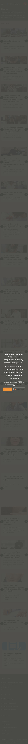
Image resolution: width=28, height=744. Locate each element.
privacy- (20, 381)
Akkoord (6, 389)
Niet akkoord (20, 389)
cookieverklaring (8, 382)
